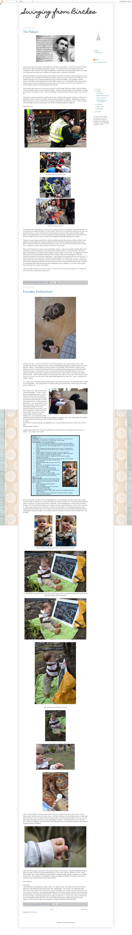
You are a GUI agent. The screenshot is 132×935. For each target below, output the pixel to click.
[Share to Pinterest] (59, 283)
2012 (96, 111)
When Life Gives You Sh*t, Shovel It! (101, 100)
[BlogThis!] (53, 283)
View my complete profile (100, 62)
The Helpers (30, 31)
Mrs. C (97, 59)
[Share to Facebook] (57, 283)
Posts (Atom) (33, 912)
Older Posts (84, 909)
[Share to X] (55, 283)
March (98, 104)
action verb (31, 415)
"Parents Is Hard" (100, 98)
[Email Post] (48, 282)
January (99, 109)
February (99, 106)
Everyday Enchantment (38, 291)
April (98, 91)
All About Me (98, 52)
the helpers (48, 268)
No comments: (42, 282)
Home (51, 909)
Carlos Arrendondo (47, 229)
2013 (96, 89)
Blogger (73, 922)
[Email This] (51, 283)
